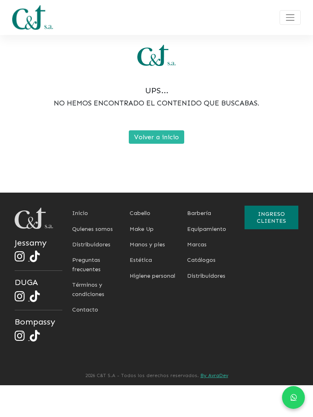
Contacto (85, 309)
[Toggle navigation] (290, 17)
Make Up (142, 229)
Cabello (140, 213)
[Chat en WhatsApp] (293, 397)
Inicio (80, 213)
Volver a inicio (156, 137)
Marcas (197, 244)
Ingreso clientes (271, 217)
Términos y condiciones (88, 289)
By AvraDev (214, 375)
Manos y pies (147, 244)
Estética (141, 260)
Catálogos (201, 260)
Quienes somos (92, 229)
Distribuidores (91, 244)
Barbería (199, 213)
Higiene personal (152, 275)
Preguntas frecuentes (86, 264)
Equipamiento (206, 229)
